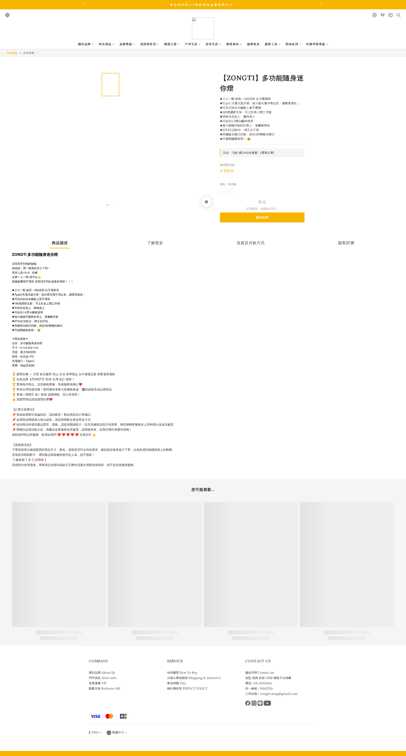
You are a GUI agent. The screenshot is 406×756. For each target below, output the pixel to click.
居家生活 (212, 44)
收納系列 (291, 44)
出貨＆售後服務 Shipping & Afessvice (194, 678)
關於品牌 (84, 44)
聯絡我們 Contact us (259, 672)
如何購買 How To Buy (182, 672)
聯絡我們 (262, 217)
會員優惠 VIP (98, 683)
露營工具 (271, 44)
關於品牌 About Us (102, 672)
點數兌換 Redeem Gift (104, 688)
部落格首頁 (148, 44)
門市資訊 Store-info (103, 678)
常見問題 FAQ (176, 683)
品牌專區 (125, 44)
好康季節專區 (315, 44)
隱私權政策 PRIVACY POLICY (187, 688)
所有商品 (105, 44)
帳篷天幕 (170, 44)
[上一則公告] (84, 5)
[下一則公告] (321, 5)
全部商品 (12, 53)
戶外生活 (191, 44)
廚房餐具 (232, 44)
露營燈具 (253, 44)
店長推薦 (28, 53)
